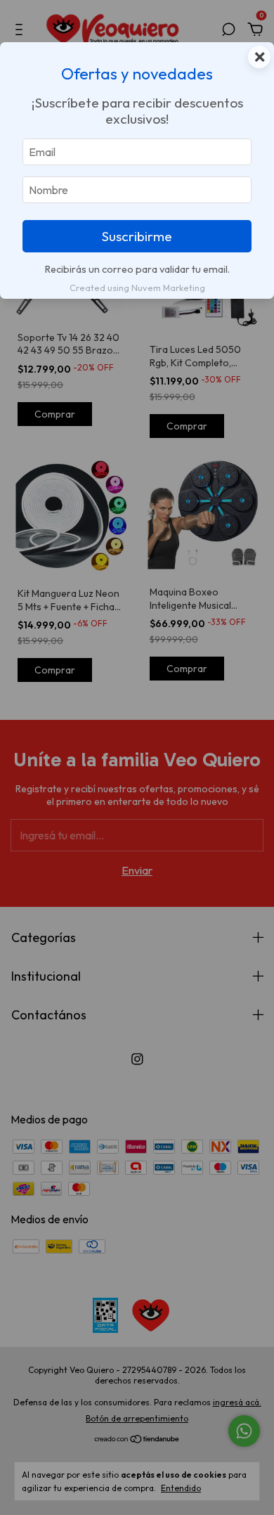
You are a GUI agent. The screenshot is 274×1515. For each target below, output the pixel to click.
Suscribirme (137, 236)
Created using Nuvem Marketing (137, 287)
